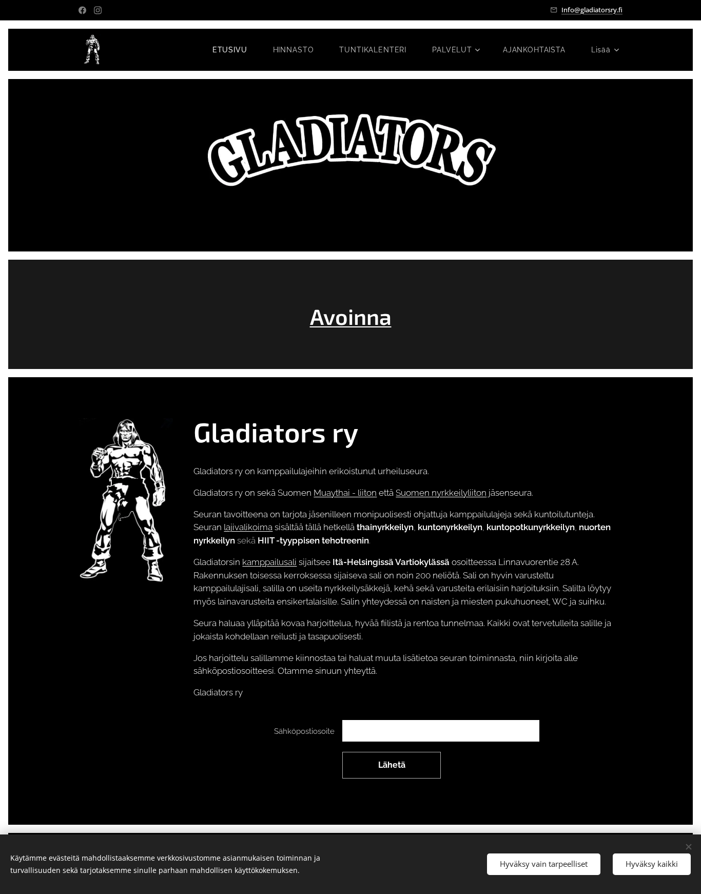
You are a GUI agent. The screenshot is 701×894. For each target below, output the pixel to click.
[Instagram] (97, 10)
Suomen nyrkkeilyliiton (441, 493)
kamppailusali (269, 562)
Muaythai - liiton (345, 493)
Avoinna (351, 316)
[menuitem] (235, 50)
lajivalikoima (248, 527)
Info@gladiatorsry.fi (591, 9)
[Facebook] (82, 10)
